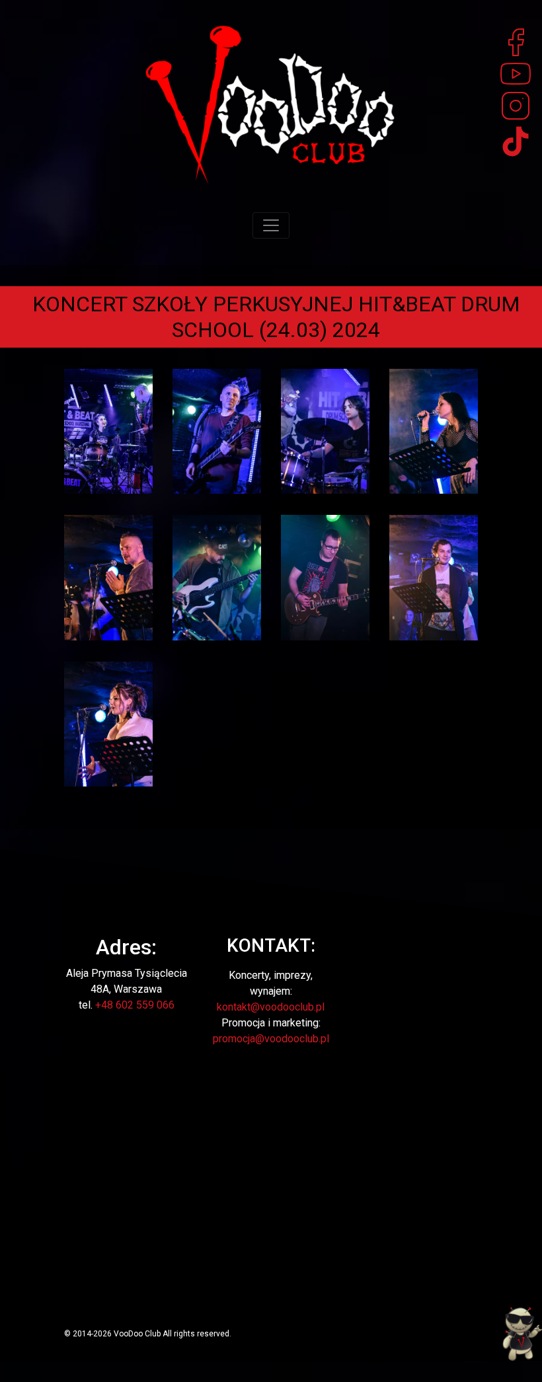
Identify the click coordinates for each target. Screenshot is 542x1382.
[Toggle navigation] (271, 225)
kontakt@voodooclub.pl (271, 1007)
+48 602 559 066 (134, 1005)
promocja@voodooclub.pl (271, 1038)
